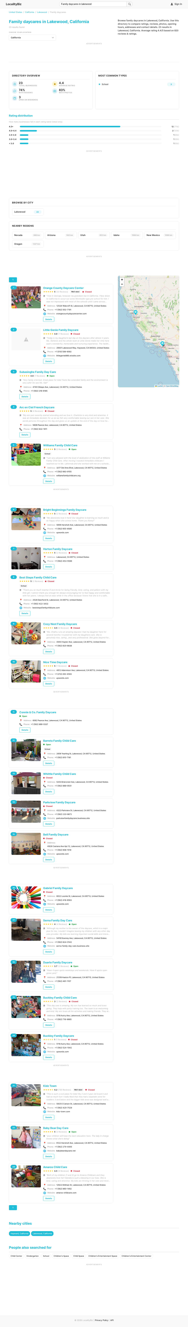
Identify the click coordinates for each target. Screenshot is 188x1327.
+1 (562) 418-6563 (63, 900)
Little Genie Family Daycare (60, 329)
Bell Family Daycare (55, 834)
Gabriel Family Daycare (58, 888)
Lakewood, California (42, 1233)
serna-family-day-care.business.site (72, 946)
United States (15, 12)
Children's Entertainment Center (136, 1256)
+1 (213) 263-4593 (63, 674)
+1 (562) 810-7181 (63, 757)
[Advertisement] (94, 51)
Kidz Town (50, 1085)
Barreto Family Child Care (59, 740)
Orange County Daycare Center (63, 288)
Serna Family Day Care (57, 920)
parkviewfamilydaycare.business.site (73, 818)
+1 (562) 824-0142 (63, 942)
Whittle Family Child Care (59, 773)
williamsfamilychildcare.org (68, 475)
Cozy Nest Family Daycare (60, 624)
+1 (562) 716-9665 (63, 1019)
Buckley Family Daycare (58, 1035)
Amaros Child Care (55, 1167)
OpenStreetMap (172, 386)
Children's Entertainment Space (102, 1256)
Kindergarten (33, 1256)
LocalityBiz (13, 4)
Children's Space (61, 1256)
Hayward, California (19, 1233)
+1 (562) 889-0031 (63, 786)
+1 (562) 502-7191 (63, 309)
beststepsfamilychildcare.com (46, 607)
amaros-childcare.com (66, 1192)
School (47, 454)
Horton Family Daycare (57, 549)
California (29, 12)
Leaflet (160, 386)
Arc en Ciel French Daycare (36, 407)
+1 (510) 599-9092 (63, 351)
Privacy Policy (101, 1320)
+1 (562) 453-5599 (63, 561)
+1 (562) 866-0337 (39, 724)
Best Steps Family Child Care (38, 577)
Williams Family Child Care (60, 445)
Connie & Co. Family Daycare (37, 712)
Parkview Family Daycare (59, 802)
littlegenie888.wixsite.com (68, 355)
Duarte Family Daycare (57, 962)
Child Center (16, 1256)
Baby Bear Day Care (55, 1128)
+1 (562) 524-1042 (63, 1047)
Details (48, 319)
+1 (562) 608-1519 (63, 850)
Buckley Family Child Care (60, 997)
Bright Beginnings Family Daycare (64, 509)
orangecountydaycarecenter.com (71, 313)
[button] (136, 313)
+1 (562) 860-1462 (63, 1189)
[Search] (129, 4)
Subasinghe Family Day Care (37, 371)
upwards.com (62, 532)
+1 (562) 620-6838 (63, 645)
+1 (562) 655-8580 (63, 528)
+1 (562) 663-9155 (63, 471)
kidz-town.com (63, 1111)
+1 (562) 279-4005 (63, 1147)
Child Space (78, 1256)
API (112, 1320)
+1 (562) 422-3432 (39, 604)
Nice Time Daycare (55, 662)
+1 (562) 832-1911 (39, 429)
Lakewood (42, 12)
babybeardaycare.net (66, 1151)
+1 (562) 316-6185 (39, 391)
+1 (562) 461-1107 (63, 981)
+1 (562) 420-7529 (63, 1107)
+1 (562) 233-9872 (63, 814)
